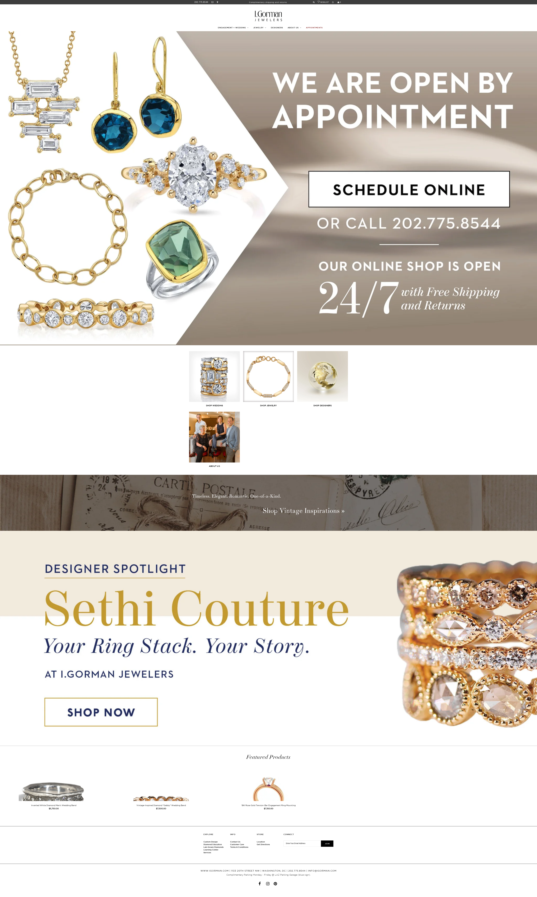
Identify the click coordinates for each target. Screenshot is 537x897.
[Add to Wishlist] (103, 771)
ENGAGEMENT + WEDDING (232, 28)
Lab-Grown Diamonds (213, 847)
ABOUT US (293, 28)
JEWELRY (258, 28)
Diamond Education (212, 844)
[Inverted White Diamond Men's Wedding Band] (54, 795)
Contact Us (235, 842)
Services (207, 853)
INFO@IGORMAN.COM (322, 870)
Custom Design (210, 842)
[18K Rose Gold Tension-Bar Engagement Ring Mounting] (268, 795)
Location (261, 842)
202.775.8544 (201, 2)
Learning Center (210, 850)
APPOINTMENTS (314, 28)
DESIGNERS (277, 28)
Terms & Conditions (239, 847)
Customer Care (237, 844)
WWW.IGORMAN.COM (215, 870)
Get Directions (263, 844)
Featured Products (268, 757)
